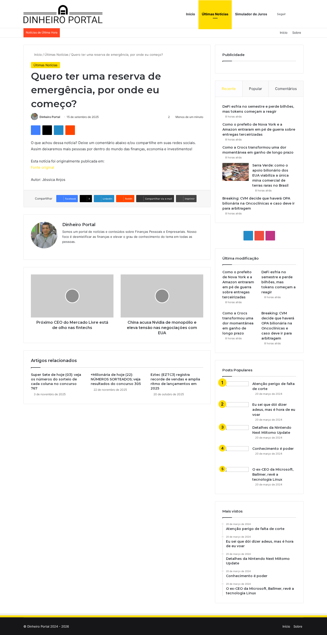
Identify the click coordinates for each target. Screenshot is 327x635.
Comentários (286, 88)
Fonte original (42, 167)
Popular (255, 88)
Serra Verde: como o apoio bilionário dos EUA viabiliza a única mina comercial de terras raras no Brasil (270, 175)
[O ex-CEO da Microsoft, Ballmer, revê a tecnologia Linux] (235, 476)
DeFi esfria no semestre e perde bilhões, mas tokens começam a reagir (278, 282)
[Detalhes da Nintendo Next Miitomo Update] (235, 434)
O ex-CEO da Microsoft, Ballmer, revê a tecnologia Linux (272, 474)
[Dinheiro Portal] (62, 14)
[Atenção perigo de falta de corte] (235, 390)
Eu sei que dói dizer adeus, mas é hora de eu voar (273, 409)
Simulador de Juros (251, 14)
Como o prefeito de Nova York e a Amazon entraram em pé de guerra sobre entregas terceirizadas (258, 129)
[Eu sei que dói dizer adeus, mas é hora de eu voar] (235, 409)
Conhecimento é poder (273, 448)
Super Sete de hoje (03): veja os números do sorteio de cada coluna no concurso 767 (56, 381)
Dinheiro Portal (49, 117)
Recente (229, 88)
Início (190, 14)
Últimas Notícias (215, 14)
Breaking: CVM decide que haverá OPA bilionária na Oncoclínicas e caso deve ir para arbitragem (258, 203)
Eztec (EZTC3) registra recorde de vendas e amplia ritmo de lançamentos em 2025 (175, 381)
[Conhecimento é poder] (235, 455)
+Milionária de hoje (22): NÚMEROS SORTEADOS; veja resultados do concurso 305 (116, 379)
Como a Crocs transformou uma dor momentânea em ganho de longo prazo (238, 323)
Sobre (296, 32)
